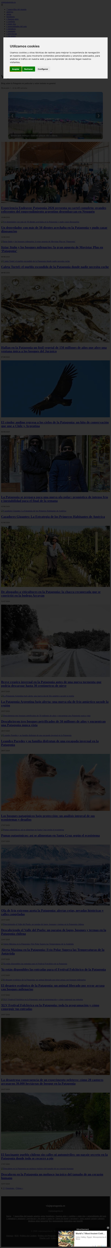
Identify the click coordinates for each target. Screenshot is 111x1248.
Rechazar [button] (28, 69)
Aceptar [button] (15, 69)
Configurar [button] (43, 69)
